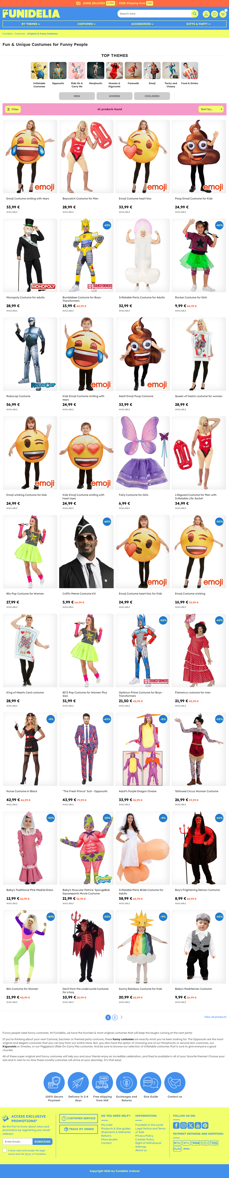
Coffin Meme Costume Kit (79, 593)
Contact (106, 1143)
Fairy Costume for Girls (133, 494)
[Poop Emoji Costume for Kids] (199, 156)
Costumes (85, 23)
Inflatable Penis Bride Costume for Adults (141, 891)
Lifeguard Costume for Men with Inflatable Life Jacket (196, 496)
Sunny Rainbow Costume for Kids (140, 988)
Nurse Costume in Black (21, 791)
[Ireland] (176, 1125)
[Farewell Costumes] (133, 72)
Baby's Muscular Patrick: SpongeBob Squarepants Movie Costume (86, 891)
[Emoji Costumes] (152, 72)
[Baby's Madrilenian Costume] (199, 947)
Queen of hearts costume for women (198, 396)
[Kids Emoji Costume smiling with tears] (86, 354)
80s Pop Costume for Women (25, 593)
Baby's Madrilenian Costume (193, 988)
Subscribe (42, 1141)
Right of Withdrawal (148, 1143)
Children (152, 96)
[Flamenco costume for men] (199, 650)
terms (28, 1154)
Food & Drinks (189, 83)
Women (114, 96)
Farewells (133, 83)
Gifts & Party (197, 23)
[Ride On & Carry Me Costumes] (76, 72)
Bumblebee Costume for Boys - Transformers (82, 299)
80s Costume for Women (22, 988)
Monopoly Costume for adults (25, 297)
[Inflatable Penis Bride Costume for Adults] (143, 848)
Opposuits (58, 83)
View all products (215, 1016)
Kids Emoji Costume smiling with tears (83, 397)
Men (77, 96)
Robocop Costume (18, 396)
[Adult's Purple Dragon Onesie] (143, 749)
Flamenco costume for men (193, 692)
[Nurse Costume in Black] (30, 749)
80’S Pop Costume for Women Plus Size (85, 694)
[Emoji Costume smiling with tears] (30, 156)
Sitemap (140, 1146)
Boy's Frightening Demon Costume (197, 890)
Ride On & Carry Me (77, 85)
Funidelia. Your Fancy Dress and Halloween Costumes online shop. (31, 14)
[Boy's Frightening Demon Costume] (199, 848)
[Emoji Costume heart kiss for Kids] (143, 551)
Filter (15, 109)
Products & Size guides (116, 1128)
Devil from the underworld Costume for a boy (85, 990)
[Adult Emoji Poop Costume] (143, 354)
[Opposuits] (58, 72)
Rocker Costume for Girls (191, 297)
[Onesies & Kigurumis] (114, 72)
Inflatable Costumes (39, 85)
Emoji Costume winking (190, 593)
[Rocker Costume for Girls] (199, 255)
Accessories (141, 23)
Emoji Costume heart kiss (135, 198)
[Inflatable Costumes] (39, 72)
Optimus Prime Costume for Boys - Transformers (141, 694)
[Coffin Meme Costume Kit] (86, 551)
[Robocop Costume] (30, 354)
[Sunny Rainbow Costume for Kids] (143, 947)
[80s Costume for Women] (30, 947)
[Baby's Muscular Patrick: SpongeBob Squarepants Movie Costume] (86, 848)
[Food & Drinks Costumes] (189, 72)
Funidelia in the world (149, 1124)
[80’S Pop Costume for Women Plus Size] (86, 650)
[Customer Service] (214, 14)
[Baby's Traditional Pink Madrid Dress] (30, 848)
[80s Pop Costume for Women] (30, 551)
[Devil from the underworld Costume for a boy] (86, 947)
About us (141, 1150)
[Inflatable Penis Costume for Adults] (143, 255)
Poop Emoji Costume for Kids (194, 198)
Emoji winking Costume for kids (26, 494)
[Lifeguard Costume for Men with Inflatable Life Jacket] (199, 453)
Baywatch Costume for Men (80, 198)
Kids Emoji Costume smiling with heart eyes (83, 496)
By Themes (29, 23)
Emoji (152, 83)
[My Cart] (222, 14)
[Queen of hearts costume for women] (199, 354)
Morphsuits (95, 83)
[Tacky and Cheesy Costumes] (170, 72)
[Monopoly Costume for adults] (30, 255)
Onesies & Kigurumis (114, 85)
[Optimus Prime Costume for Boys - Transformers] (143, 650)
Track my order (81, 1129)
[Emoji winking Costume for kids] (30, 453)
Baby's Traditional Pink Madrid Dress (29, 890)
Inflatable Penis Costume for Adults (142, 297)
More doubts (109, 1139)
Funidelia (7, 33)
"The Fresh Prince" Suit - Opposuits (85, 791)
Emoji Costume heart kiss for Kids (140, 593)
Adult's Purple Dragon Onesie (137, 791)
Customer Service (80, 1118)
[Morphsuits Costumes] (95, 72)
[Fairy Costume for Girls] (143, 453)
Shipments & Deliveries (116, 1132)
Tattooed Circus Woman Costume (196, 791)
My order (107, 1124)
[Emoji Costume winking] (199, 551)
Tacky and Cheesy (171, 85)
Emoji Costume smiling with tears (27, 198)
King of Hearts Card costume (25, 692)
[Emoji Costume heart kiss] (143, 156)
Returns (106, 1135)
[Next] (121, 1017)
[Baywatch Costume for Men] (86, 156)
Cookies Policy (144, 1139)
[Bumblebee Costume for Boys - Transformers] (86, 255)
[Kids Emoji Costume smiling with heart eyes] (86, 453)
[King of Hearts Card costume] (30, 650)
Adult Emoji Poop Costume (136, 396)
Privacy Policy (144, 1135)
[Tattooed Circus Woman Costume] (199, 749)
